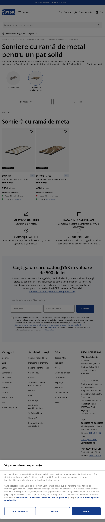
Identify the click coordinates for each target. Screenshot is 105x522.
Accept (86, 511)
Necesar (55, 511)
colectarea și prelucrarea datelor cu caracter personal (42, 497)
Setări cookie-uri (20, 511)
